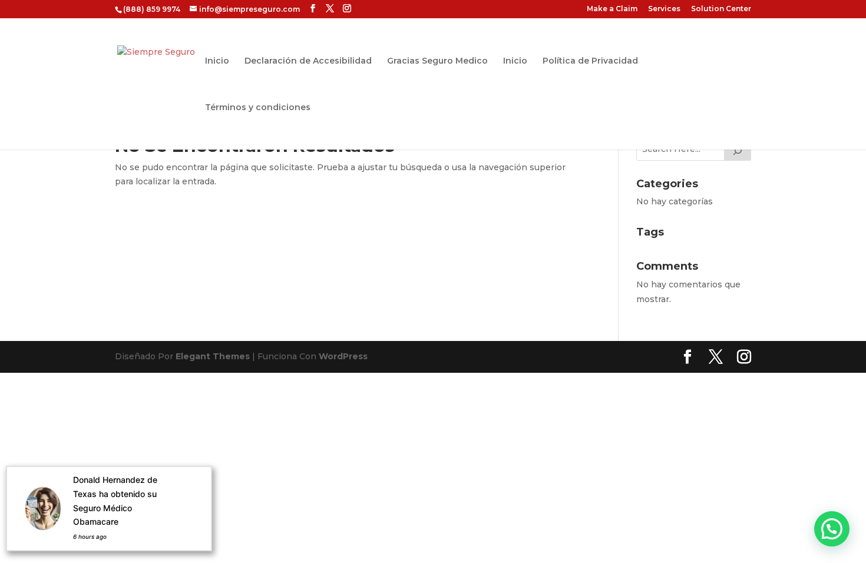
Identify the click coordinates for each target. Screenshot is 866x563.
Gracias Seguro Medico (437, 61)
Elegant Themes (213, 356)
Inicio (217, 61)
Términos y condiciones (257, 107)
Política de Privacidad (590, 61)
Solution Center (721, 9)
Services (664, 9)
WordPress (343, 356)
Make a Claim (612, 9)
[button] (832, 529)
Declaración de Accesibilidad (308, 61)
